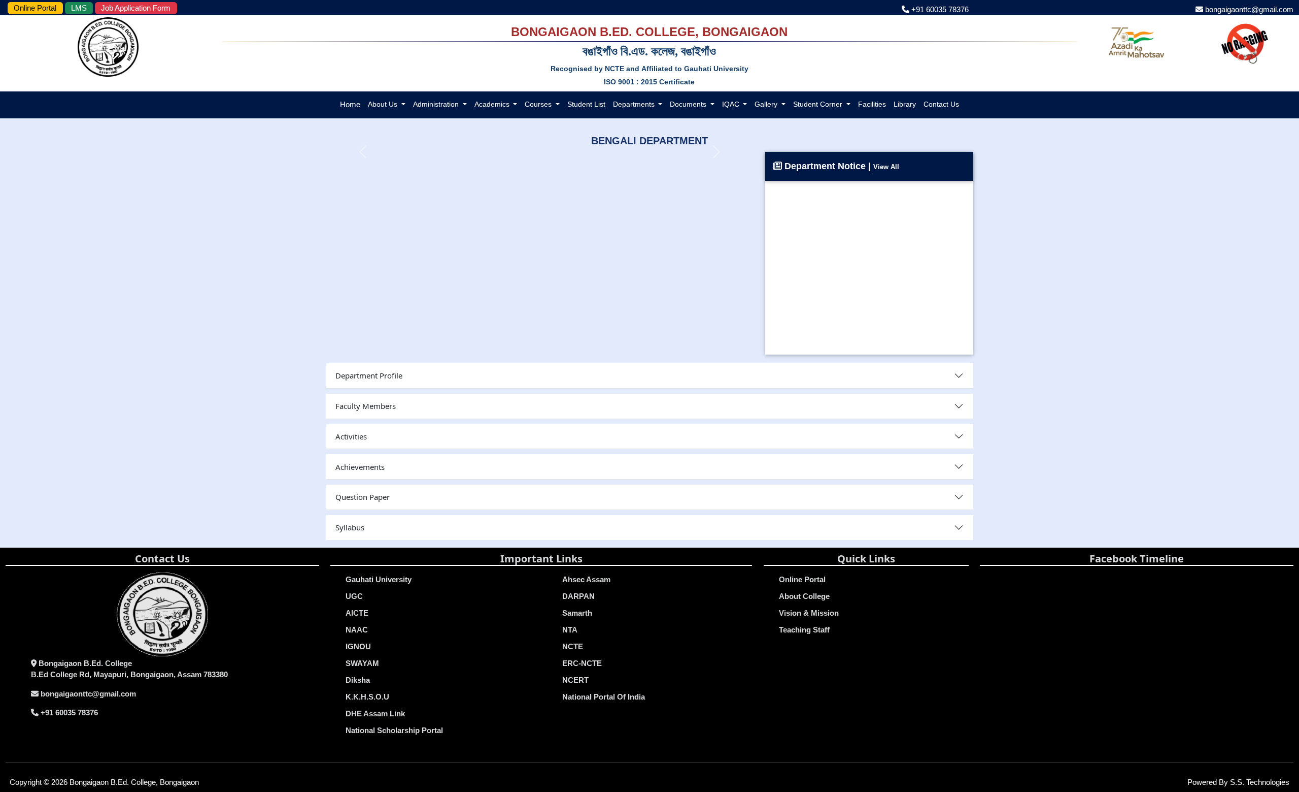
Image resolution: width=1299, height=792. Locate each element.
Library (905, 104)
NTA (569, 629)
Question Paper (362, 497)
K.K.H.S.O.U (367, 696)
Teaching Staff (804, 629)
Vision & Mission (809, 613)
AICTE (357, 613)
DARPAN (578, 596)
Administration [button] (437, 104)
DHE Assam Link (375, 713)
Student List (586, 104)
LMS (79, 8)
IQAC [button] (731, 104)
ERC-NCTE (582, 663)
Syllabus (349, 527)
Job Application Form (135, 8)
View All (886, 167)
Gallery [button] (767, 104)
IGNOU (358, 646)
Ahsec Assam (586, 579)
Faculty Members (365, 406)
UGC (354, 596)
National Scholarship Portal (394, 730)
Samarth (577, 613)
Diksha (358, 680)
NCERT (575, 680)
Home (350, 104)
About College (804, 596)
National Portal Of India (603, 696)
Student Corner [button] (818, 104)
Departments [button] (635, 104)
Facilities (872, 104)
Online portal (802, 579)
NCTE (572, 646)
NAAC (357, 629)
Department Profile (368, 375)
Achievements (360, 467)
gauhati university (379, 579)
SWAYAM (362, 663)
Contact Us (941, 104)
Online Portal (35, 8)
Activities (351, 436)
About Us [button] (383, 104)
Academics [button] (492, 104)
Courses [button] (539, 104)
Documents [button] (689, 104)
